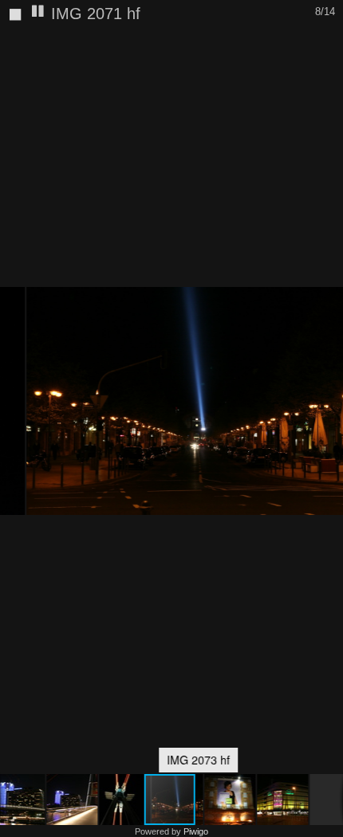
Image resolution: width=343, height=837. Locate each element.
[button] (67, 799)
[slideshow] (38, 12)
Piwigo (195, 831)
